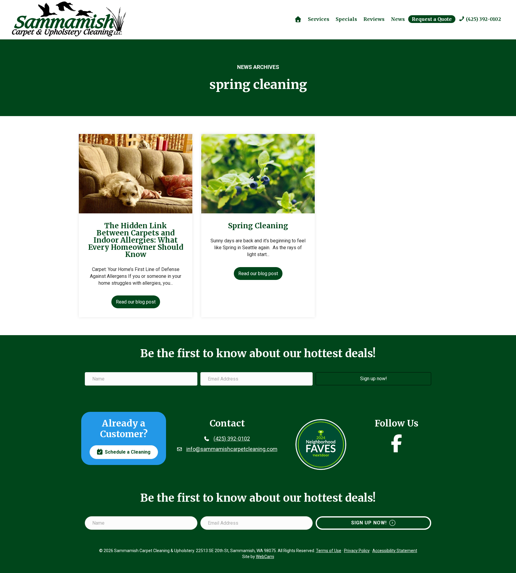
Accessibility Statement (394, 550)
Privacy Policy (357, 550)
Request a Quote (432, 19)
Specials (346, 19)
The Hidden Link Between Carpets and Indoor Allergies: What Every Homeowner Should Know (135, 240)
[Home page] (298, 19)
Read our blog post (138, 302)
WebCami (265, 556)
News (398, 19)
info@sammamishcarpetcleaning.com (231, 449)
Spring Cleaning (258, 225)
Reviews (374, 19)
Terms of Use (328, 550)
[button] (373, 378)
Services (318, 19)
